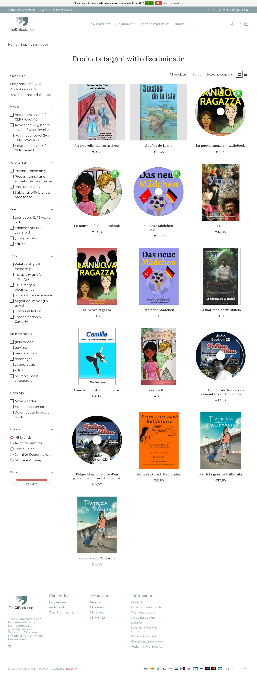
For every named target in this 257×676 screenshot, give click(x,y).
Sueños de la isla (158, 145)
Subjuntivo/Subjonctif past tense (33, 194)
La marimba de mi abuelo (220, 310)
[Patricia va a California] (97, 525)
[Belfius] (170, 669)
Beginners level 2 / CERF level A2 (30, 117)
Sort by (198, 74)
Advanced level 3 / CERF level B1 (30, 148)
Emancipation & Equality (28, 319)
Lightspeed (71, 669)
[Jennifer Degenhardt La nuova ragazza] (97, 276)
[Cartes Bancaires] (195, 669)
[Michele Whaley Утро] (220, 192)
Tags (24, 44)
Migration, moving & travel (31, 303)
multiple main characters (26, 378)
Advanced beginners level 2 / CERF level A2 (33, 127)
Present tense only (30, 171)
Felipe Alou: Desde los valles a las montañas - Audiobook (221, 392)
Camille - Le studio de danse (97, 390)
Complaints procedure (147, 641)
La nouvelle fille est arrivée (97, 145)
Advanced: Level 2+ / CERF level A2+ (32, 137)
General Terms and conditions (144, 629)
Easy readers (21, 84)
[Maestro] (207, 669)
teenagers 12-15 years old (32, 219)
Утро (220, 226)
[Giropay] (182, 669)
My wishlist (97, 617)
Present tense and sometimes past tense (33, 178)
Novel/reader (25, 401)
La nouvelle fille (158, 390)
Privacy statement (143, 636)
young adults (26, 238)
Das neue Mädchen (158, 310)
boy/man (22, 347)
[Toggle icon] (231, 23)
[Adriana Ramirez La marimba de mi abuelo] (220, 276)
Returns (136, 623)
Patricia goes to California (220, 474)
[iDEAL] (152, 669)
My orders (97, 607)
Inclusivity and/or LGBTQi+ (29, 276)
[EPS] (189, 669)
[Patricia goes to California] (220, 440)
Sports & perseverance (33, 295)
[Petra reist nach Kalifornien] (158, 440)
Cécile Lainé (25, 449)
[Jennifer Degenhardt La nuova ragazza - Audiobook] (220, 112)
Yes (149, 3)
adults (20, 244)
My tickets (97, 612)
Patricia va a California (97, 558)
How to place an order (147, 607)
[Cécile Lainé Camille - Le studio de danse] (97, 356)
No (158, 3)
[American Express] (220, 669)
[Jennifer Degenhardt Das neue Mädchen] (158, 276)
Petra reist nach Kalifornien (158, 474)
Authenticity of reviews (146, 646)
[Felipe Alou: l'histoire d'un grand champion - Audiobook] (97, 440)
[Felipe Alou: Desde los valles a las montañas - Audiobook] (220, 356)
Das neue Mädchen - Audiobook (158, 228)
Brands (179, 24)
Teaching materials (26, 95)
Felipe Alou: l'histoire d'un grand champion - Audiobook (97, 476)
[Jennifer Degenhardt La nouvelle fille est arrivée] (97, 112)
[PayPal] (158, 669)
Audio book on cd (29, 407)
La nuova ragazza (97, 310)
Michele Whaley (28, 460)
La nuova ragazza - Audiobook (220, 145)
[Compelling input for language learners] (27, 23)
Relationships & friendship (27, 266)
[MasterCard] (213, 669)
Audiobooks (20, 89)
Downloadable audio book (32, 414)
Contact (136, 602)
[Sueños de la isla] (158, 112)
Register (96, 602)
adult (19, 370)
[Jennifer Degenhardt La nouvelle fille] (158, 356)
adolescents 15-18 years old (29, 230)
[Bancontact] (164, 669)
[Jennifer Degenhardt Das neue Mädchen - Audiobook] (158, 192)
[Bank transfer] (146, 669)
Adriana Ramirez (29, 443)
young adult (25, 364)
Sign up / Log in (239, 9)
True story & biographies (25, 287)
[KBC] (176, 669)
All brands (23, 437)
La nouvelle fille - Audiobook (97, 226)
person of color (27, 353)
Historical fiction (28, 311)
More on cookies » (173, 3)
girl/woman (24, 342)
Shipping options (143, 617)
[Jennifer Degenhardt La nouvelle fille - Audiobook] (97, 192)
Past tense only (27, 187)
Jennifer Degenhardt (32, 454)
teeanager (23, 359)
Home (12, 44)
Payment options (143, 612)
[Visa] (201, 669)
